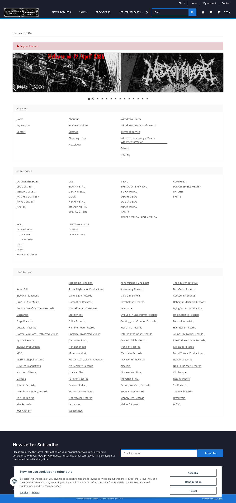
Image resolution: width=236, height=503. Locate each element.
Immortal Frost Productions (84, 334)
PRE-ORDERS (77, 234)
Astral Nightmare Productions (86, 289)
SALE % (74, 229)
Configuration (193, 481)
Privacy (36, 492)
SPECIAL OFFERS (78, 211)
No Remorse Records (81, 366)
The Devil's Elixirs (183, 391)
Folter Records (77, 321)
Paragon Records (78, 378)
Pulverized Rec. (130, 378)
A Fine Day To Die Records (188, 334)
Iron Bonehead (77, 346)
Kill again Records (183, 346)
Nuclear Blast (76, 372)
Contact (226, 3)
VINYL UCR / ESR (26, 201)
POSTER (21, 206)
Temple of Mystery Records (32, 391)
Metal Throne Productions (188, 353)
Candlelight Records (80, 295)
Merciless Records (131, 353)
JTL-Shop (218, 498)
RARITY (125, 211)
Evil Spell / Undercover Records (139, 314)
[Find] (192, 12)
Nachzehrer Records (133, 359)
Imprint (24, 492)
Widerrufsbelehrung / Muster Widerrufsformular (138, 140)
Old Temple (180, 372)
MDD (19, 353)
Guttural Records (26, 327)
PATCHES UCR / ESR (28, 196)
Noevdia (125, 366)
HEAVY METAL (77, 201)
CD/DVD (25, 234)
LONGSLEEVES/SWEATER (187, 186)
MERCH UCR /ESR (26, 191)
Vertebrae (74, 404)
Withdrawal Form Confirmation (139, 125)
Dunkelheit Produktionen (83, 308)
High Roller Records (184, 327)
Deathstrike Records (132, 302)
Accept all (193, 472)
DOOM (73, 196)
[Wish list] (211, 12)
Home (194, 3)
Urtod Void (179, 397)
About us (74, 119)
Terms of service (130, 131)
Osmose (21, 378)
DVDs (20, 244)
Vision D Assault (130, 404)
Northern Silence (26, 372)
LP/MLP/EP (27, 239)
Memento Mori (77, 353)
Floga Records (25, 321)
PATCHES (178, 191)
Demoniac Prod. (78, 340)
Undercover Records (80, 397)
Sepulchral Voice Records (135, 385)
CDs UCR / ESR (25, 186)
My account (209, 3)
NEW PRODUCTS (79, 224)
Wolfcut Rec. (76, 410)
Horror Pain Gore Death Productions (37, 334)
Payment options (78, 125)
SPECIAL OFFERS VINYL (134, 186)
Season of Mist (77, 385)
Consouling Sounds (184, 295)
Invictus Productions (28, 346)
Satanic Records (26, 385)
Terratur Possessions (81, 391)
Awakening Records (132, 289)
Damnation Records (80, 302)
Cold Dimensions (130, 295)
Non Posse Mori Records (187, 366)
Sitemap (73, 131)
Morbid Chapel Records (30, 359)
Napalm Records (182, 359)
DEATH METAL (77, 191)
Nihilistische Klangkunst (135, 282)
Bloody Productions (28, 295)
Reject (193, 490)
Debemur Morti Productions (189, 302)
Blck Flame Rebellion (81, 282)
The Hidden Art (25, 397)
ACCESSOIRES (24, 229)
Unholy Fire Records (132, 397)
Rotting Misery (181, 378)
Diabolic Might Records (134, 340)
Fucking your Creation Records (138, 321)
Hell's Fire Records (131, 327)
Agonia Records (26, 340)
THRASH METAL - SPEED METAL (139, 216)
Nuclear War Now (131, 372)
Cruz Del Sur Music (28, 302)
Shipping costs (77, 138)
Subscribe (210, 453)
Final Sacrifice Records (186, 314)
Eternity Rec (76, 314)
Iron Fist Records (130, 346)
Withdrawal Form (131, 119)
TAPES (20, 249)
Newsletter (75, 144)
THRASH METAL (78, 206)
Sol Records (180, 385)
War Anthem (24, 410)
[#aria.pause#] (89, 99)
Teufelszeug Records (133, 391)
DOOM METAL (129, 201)
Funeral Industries (183, 321)
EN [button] (180, 3)
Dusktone (126, 308)
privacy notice (52, 455)
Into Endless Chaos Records (189, 340)
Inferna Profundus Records (136, 334)
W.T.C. (176, 404)
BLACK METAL (77, 186)
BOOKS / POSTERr (27, 254)
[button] (203, 12)
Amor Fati (22, 289)
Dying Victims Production (187, 308)
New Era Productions (29, 366)
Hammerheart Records (82, 327)
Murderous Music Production (86, 359)
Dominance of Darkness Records (35, 308)
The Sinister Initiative (185, 282)
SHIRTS (177, 196)
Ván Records (24, 404)
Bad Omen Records (184, 289)
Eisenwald (22, 314)
